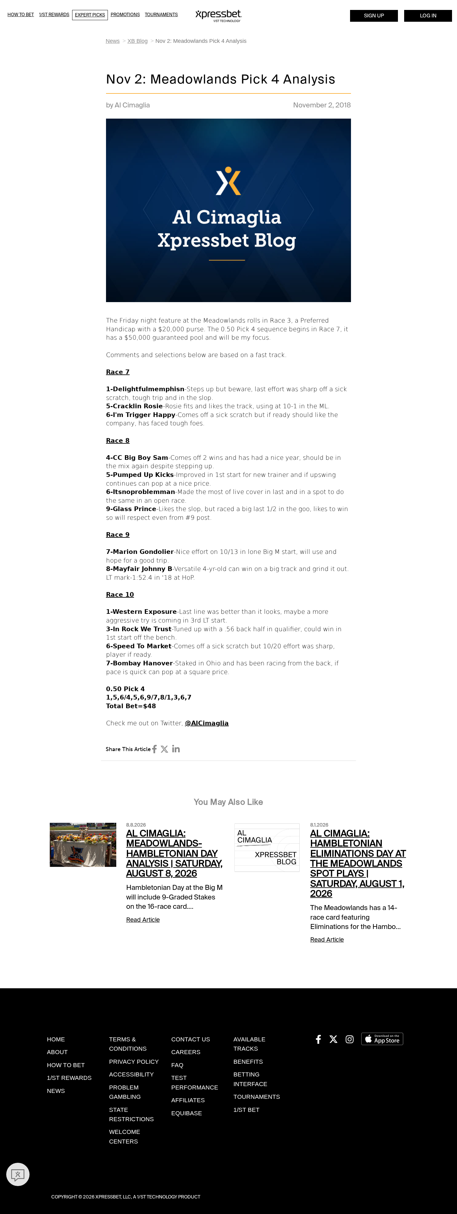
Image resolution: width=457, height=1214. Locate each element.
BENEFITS (248, 1061)
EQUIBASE (186, 1113)
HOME (56, 1039)
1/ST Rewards (54, 14)
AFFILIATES (188, 1100)
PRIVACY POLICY (134, 1061)
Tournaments (161, 14)
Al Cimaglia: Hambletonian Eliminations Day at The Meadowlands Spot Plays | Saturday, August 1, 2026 (358, 863)
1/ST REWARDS (69, 1078)
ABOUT (57, 1052)
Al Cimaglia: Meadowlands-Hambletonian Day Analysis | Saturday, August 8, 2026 (174, 853)
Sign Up (374, 15)
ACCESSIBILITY (131, 1074)
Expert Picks (90, 15)
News (113, 41)
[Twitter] (164, 749)
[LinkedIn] (176, 749)
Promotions (125, 14)
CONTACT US (190, 1039)
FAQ (177, 1065)
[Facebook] (154, 749)
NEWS (56, 1091)
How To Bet (20, 14)
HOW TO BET (66, 1065)
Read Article (143, 920)
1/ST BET (246, 1110)
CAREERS (186, 1052)
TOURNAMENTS (256, 1097)
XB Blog (137, 41)
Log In (428, 15)
